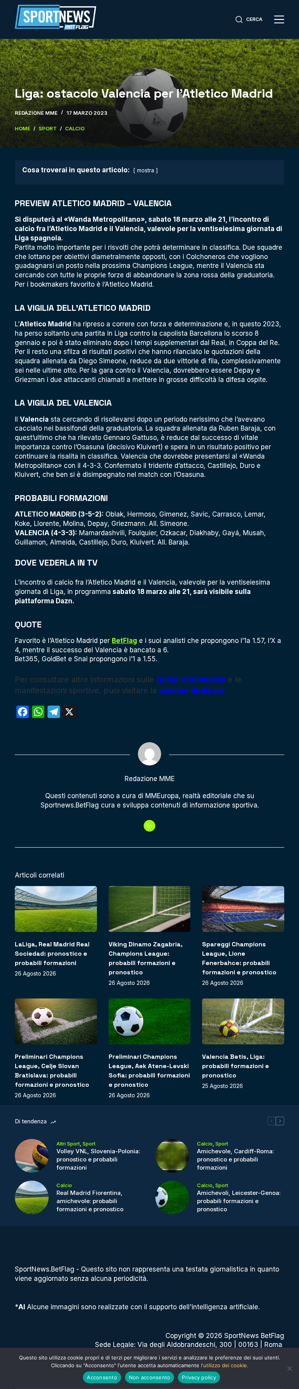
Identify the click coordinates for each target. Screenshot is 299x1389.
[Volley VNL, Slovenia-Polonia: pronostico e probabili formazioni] (32, 1156)
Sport (89, 1143)
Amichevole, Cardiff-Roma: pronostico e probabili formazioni (235, 1159)
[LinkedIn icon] (149, 826)
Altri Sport (68, 1143)
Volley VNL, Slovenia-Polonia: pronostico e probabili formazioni (98, 1159)
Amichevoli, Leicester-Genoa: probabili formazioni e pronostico (239, 1201)
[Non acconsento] (289, 1368)
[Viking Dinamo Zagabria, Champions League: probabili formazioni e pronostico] (149, 909)
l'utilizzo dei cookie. (224, 1365)
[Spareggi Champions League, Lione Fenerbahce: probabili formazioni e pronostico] (243, 909)
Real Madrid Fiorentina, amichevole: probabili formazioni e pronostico (89, 1201)
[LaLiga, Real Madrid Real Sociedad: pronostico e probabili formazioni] (56, 909)
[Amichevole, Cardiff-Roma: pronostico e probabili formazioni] (172, 1156)
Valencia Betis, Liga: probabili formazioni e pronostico (235, 1066)
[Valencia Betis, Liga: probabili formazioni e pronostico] (243, 1021)
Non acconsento (150, 1377)
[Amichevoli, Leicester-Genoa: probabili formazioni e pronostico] (172, 1197)
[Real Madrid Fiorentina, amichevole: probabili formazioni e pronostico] (32, 1197)
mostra (145, 170)
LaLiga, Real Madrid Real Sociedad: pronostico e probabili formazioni (52, 953)
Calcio (205, 1143)
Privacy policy (199, 1377)
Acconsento (102, 1377)
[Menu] (279, 19)
